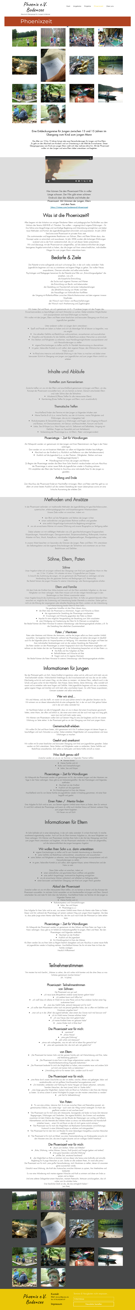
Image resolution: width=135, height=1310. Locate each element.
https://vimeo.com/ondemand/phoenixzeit (69, 207)
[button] (77, 6)
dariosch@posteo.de (62, 1297)
